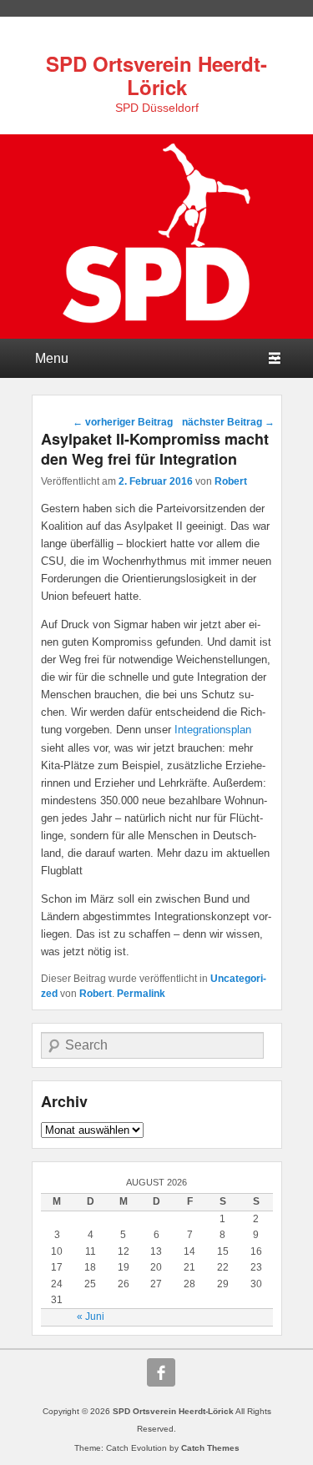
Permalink (141, 993)
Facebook (161, 1372)
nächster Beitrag (228, 422)
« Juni (90, 1316)
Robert (231, 481)
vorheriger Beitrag (123, 422)
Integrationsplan (212, 729)
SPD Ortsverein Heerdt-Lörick (156, 75)
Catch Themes (210, 1447)
